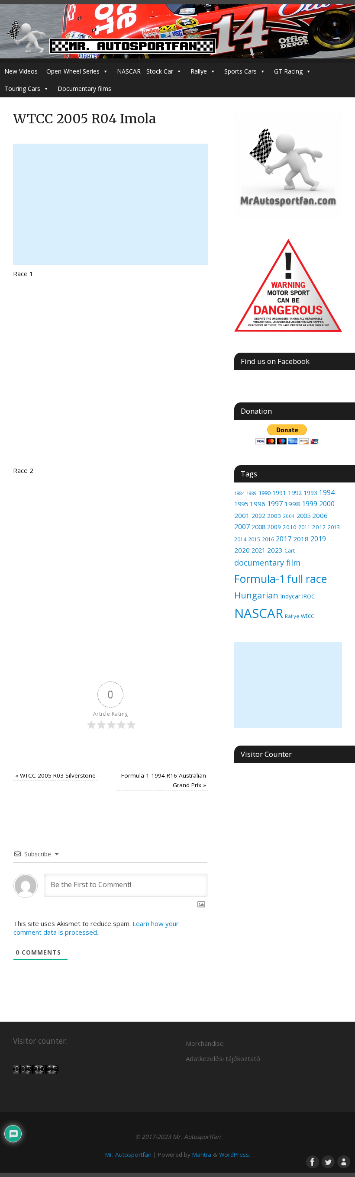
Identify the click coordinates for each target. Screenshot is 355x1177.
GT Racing (288, 71)
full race (307, 578)
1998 (292, 503)
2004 (289, 516)
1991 (279, 493)
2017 (283, 538)
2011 (304, 527)
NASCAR (258, 613)
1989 (251, 493)
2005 (303, 515)
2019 (318, 538)
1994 (327, 492)
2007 (242, 526)
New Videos (21, 71)
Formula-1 (259, 578)
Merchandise (205, 1043)
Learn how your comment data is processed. (96, 927)
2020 (242, 550)
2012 (319, 527)
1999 (309, 503)
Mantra (201, 1154)
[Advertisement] (110, 204)
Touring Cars (22, 88)
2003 (274, 516)
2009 (274, 527)
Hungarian (256, 595)
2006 (320, 515)
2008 (258, 526)
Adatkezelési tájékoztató (223, 1058)
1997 (275, 503)
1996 (257, 503)
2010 (290, 527)
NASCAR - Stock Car (145, 71)
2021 (258, 550)
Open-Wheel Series (73, 71)
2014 (240, 539)
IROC (308, 596)
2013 (334, 527)
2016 (268, 539)
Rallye (198, 71)
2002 (258, 515)
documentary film (267, 562)
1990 (264, 493)
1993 (310, 493)
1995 (241, 504)
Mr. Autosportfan (128, 1154)
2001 (242, 515)
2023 (275, 550)
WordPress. (234, 1154)
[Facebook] (311, 1161)
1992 (295, 493)
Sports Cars (240, 71)
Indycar (290, 596)
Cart (289, 550)
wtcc (307, 615)
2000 (327, 503)
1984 (239, 493)
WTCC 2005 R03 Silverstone (55, 775)
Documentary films (84, 88)
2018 (301, 538)
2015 (254, 539)
